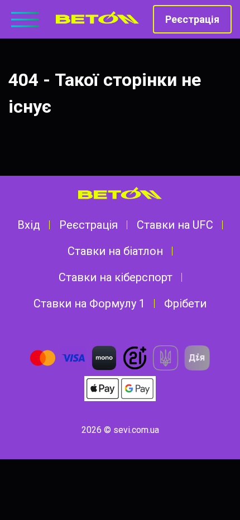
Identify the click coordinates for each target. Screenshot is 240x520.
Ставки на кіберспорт (115, 277)
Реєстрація (192, 19)
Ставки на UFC (175, 225)
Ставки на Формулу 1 (89, 303)
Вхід (28, 225)
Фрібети (185, 303)
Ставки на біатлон (115, 251)
